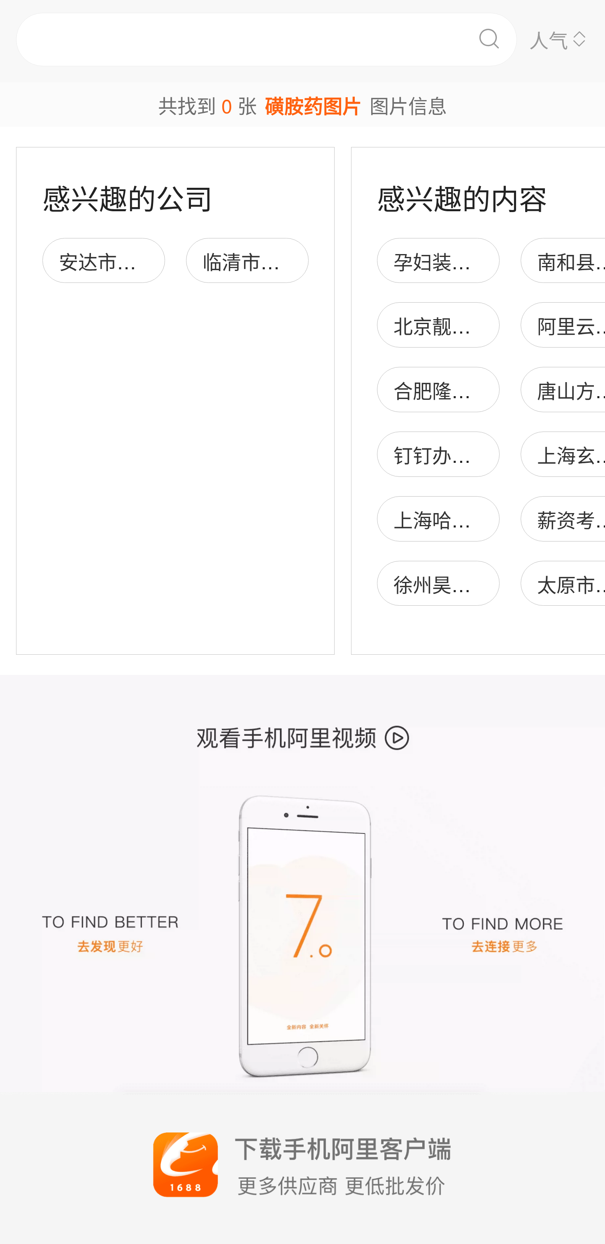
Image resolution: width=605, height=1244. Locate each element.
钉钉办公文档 (451, 454)
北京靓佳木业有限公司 (490, 325)
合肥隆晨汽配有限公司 (490, 390)
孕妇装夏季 (441, 261)
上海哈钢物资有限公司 (490, 519)
